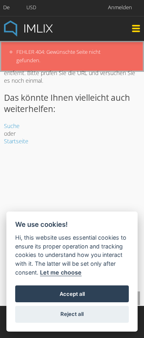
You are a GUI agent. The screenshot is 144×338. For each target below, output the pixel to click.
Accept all (72, 294)
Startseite (16, 141)
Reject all (72, 314)
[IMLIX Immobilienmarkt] (48, 28)
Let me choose (61, 272)
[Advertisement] (72, 208)
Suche (12, 126)
